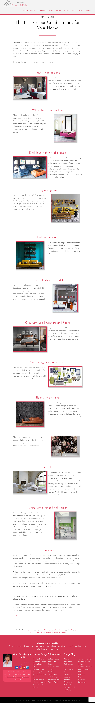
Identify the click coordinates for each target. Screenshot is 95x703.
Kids (65, 672)
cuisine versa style (53, 633)
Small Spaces (53, 674)
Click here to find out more (47, 649)
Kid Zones (51, 672)
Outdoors (81, 674)
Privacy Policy (53, 700)
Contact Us (41, 700)
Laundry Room (83, 669)
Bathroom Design (39, 662)
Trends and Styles (84, 659)
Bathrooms (68, 685)
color (71, 630)
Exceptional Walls (54, 680)
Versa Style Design (19, 3)
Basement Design (39, 669)
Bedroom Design (54, 659)
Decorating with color (52, 630)
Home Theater (38, 680)
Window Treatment (85, 667)
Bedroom (81, 677)
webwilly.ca (75, 700)
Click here (17, 616)
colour (76, 630)
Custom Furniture (39, 682)
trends (63, 633)
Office (80, 672)
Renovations (68, 662)
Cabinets (81, 680)
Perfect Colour (53, 677)
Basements (82, 682)
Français (88, 10)
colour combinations (37, 633)
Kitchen (66, 659)
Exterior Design (53, 682)
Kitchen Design (38, 659)
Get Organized (38, 672)
